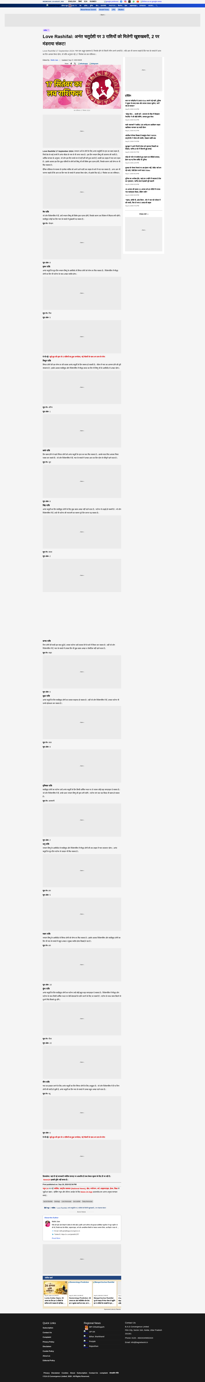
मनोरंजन (93, 1188)
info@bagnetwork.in (139, 1342)
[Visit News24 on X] (129, 1)
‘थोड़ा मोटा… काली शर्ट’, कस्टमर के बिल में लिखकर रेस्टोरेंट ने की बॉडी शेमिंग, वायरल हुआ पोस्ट (142, 115)
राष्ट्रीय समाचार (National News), (73, 1188)
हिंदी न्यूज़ (46, 1208)
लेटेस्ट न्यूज (65, 5)
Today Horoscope (87, 1201)
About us (46, 1356)
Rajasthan (93, 1346)
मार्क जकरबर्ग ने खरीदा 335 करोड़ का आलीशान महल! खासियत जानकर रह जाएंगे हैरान (142, 126)
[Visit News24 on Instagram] (125, 1)
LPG (113, 9)
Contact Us (47, 1332)
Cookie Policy (48, 1351)
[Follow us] (151, 2)
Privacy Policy (48, 1342)
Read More (56, 1238)
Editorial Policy (49, 1360)
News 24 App (87, 1192)
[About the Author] (47, 1224)
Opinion (142, 5)
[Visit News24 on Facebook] (121, 1)
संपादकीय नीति (114, 1373)
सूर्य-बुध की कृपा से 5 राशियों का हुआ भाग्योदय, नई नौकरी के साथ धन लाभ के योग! (77, 357)
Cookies (65, 1373)
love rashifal (76, 1201)
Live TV (74, 5)
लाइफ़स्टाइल (104, 1188)
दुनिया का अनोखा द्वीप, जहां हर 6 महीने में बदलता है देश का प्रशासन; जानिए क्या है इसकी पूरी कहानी (143, 180)
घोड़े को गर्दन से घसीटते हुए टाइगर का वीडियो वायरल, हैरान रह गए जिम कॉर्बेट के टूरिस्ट (142, 158)
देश (80, 5)
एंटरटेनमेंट (103, 5)
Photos (112, 5)
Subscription (48, 1328)
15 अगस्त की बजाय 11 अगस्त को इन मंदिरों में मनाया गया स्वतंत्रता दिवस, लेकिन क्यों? (142, 190)
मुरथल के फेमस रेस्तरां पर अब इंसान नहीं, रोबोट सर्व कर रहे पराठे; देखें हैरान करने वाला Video (143, 169)
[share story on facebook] (71, 63)
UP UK (92, 1332)
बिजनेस (120, 5)
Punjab (92, 1341)
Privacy (47, 1373)
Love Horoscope (66, 1201)
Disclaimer (47, 1346)
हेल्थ (126, 5)
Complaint (47, 1337)
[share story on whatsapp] (83, 63)
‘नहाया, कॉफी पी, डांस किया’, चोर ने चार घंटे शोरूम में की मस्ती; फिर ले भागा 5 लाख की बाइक (142, 201)
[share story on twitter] (75, 63)
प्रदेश (85, 5)
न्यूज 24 (46, 1188)
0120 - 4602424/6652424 (142, 1338)
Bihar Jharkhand (96, 1336)
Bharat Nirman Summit (88, 9)
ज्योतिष (45, 30)
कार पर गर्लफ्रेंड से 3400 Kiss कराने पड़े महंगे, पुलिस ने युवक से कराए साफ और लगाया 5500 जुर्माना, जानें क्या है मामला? (143, 103)
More (150, 5)
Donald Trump (104, 9)
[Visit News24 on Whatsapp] (133, 1)
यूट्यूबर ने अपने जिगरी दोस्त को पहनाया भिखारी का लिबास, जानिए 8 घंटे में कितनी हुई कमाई (141, 147)
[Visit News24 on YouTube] (137, 1)
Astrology (57, 1201)
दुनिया (91, 5)
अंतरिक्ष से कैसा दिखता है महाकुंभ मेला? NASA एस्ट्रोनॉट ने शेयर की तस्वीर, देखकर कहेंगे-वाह (140, 136)
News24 (46, 1180)
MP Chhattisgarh (96, 1327)
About (72, 1373)
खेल (97, 5)
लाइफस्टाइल (133, 5)
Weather (121, 9)
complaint (104, 1373)
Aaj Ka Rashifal (47, 1201)
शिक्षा (116, 1188)
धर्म (98, 1188)
